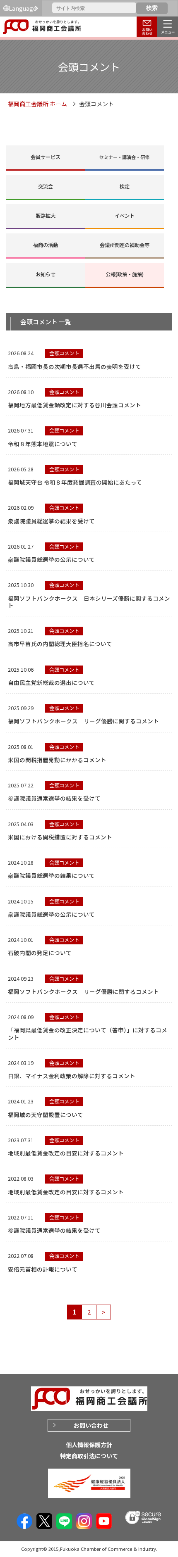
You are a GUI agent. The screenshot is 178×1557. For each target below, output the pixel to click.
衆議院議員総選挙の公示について (51, 559)
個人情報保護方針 (89, 1445)
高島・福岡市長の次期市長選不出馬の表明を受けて (74, 366)
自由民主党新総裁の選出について (51, 682)
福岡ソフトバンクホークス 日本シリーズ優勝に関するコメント (89, 601)
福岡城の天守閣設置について (45, 1114)
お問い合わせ (91, 1425)
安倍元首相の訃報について (42, 1269)
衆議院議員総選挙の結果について (51, 875)
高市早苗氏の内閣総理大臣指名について (60, 643)
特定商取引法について (89, 1456)
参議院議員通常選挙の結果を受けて (54, 798)
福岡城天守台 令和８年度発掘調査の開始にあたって (75, 482)
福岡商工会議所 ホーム (37, 104)
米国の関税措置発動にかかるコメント (57, 760)
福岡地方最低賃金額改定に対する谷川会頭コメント (74, 405)
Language (22, 8)
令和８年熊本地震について (42, 444)
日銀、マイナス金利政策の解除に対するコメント (71, 1076)
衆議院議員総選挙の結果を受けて (51, 521)
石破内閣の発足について (40, 952)
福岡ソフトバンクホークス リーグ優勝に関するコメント (83, 721)
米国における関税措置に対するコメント (60, 837)
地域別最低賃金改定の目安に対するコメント (66, 1153)
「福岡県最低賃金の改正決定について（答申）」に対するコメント (87, 1033)
